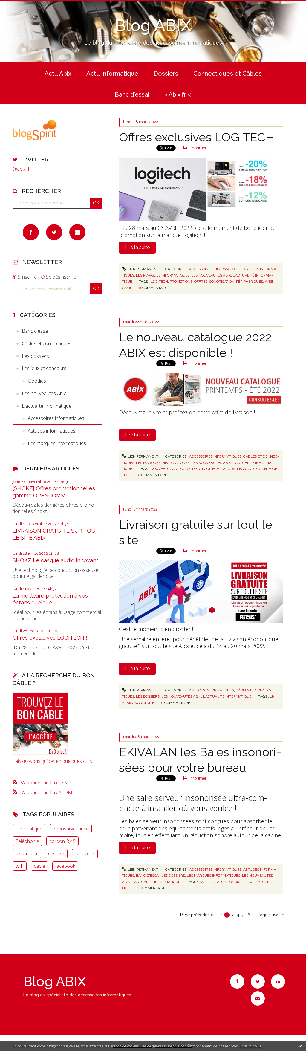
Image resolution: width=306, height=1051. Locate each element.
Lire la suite (137, 247)
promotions (181, 281)
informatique (29, 828)
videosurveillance (71, 828)
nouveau (159, 469)
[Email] (77, 232)
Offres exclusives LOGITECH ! (50, 638)
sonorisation (221, 281)
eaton (261, 469)
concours (84, 853)
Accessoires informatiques (56, 418)
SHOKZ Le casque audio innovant (55, 560)
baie (202, 882)
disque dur (27, 853)
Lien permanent (142, 269)
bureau (255, 882)
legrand (245, 469)
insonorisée (235, 882)
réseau (215, 882)
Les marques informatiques (57, 443)
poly (196, 469)
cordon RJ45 (62, 841)
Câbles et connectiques (46, 343)
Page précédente (196, 915)
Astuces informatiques (51, 430)
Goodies (37, 381)
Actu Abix (58, 73)
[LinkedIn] (278, 981)
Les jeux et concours (44, 368)
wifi (20, 866)
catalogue (180, 469)
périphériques (249, 281)
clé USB (56, 853)
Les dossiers (35, 356)
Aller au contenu (20, 5)
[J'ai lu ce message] (300, 1046)
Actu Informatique (112, 73)
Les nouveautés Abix (44, 393)
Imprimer (197, 148)
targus (228, 469)
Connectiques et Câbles (227, 73)
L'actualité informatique (46, 406)
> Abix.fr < (177, 94)
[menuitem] (58, 72)
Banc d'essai (132, 94)
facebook (65, 866)
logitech (159, 281)
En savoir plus (250, 1046)
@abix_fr (22, 169)
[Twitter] (54, 232)
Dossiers (166, 73)
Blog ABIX (153, 25)
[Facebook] (31, 232)
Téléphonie (27, 841)
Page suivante (271, 915)
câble (39, 866)
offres (200, 281)
